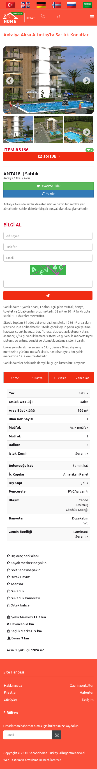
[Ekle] (56, 734)
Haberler (87, 692)
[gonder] (47, 295)
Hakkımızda (13, 685)
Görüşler (10, 700)
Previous (8, 128)
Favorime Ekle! (50, 186)
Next (84, 128)
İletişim (88, 700)
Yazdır (50, 194)
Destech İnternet (50, 759)
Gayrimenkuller (82, 685)
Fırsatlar (10, 692)
